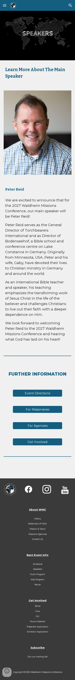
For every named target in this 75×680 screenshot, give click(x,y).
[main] (37, 33)
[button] (4, 5)
